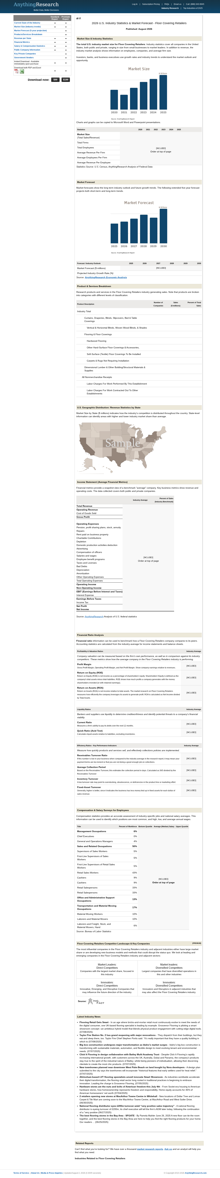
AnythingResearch (94, 616)
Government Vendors (24, 57)
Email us (177, 4)
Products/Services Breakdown (28, 34)
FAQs (166, 4)
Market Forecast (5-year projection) (30, 30)
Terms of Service (21, 1173)
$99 (55, 79)
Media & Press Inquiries (52, 1173)
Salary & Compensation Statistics (29, 46)
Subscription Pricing (151, 4)
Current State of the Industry (27, 23)
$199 (65, 79)
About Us (35, 1173)
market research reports (150, 1149)
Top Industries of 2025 (193, 8)
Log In (135, 4)
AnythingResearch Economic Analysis (106, 277)
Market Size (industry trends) (27, 27)
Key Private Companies (25, 54)
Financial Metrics (22, 42)
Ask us (168, 1149)
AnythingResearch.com (196, 1173)
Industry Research (170, 8)
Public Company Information (27, 50)
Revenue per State (22, 38)
